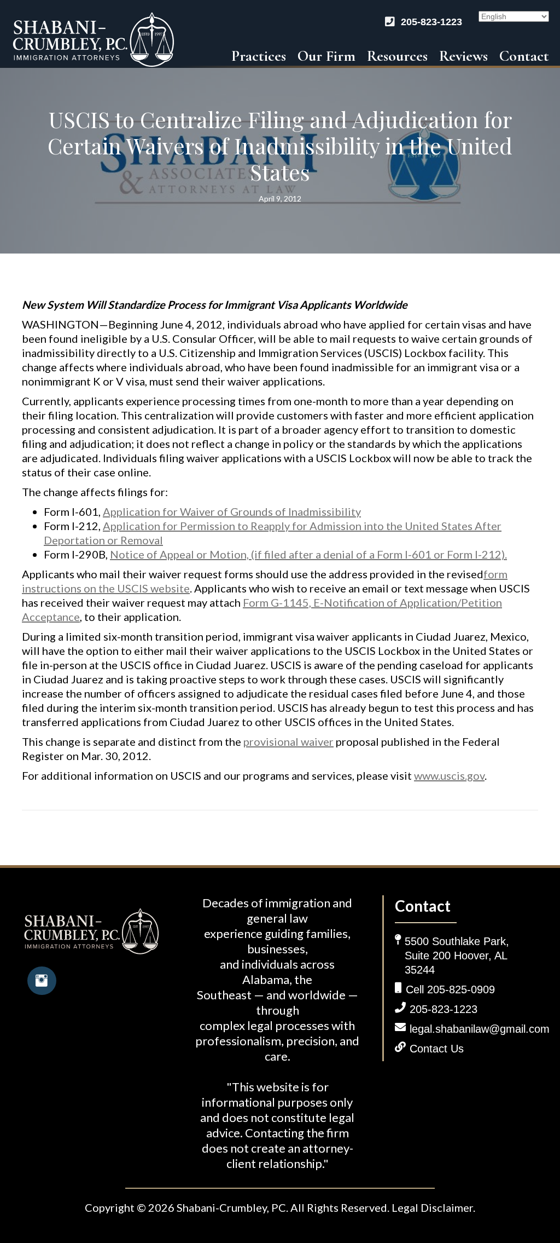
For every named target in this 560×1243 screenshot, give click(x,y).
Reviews (463, 56)
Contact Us (437, 1049)
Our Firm (326, 56)
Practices (258, 56)
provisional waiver (288, 741)
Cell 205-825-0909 (450, 989)
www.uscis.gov (449, 775)
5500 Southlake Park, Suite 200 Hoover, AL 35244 (457, 955)
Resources (397, 56)
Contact (524, 56)
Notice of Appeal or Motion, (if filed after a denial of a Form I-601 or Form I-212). (308, 554)
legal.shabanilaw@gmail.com (480, 1029)
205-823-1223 (431, 21)
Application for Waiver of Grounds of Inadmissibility (232, 511)
